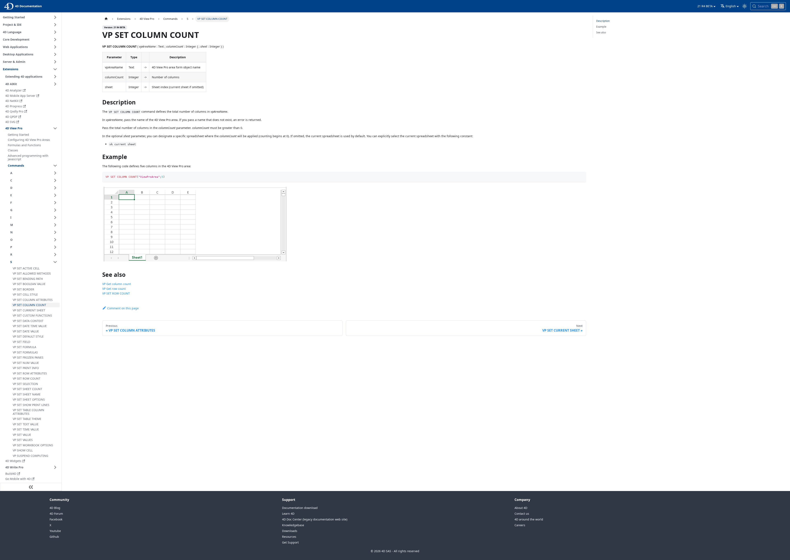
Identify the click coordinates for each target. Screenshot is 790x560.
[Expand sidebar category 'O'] (55, 239)
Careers (520, 525)
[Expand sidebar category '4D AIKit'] (55, 84)
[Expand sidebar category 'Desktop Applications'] (55, 54)
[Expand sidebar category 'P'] (55, 247)
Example (601, 26)
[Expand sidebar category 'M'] (55, 225)
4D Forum (56, 514)
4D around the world (529, 519)
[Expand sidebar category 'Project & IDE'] (55, 24)
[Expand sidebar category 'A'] (55, 173)
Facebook (56, 519)
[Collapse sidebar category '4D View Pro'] (55, 128)
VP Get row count (114, 289)
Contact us (522, 514)
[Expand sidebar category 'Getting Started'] (55, 17)
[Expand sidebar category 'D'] (55, 188)
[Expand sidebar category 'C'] (55, 180)
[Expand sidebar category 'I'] (55, 217)
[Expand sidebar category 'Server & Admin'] (55, 61)
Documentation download (300, 508)
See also (601, 32)
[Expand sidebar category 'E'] (55, 195)
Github (54, 537)
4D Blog (55, 508)
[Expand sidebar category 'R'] (55, 254)
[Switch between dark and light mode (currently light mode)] (744, 6)
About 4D (521, 508)
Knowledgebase (293, 525)
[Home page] (106, 19)
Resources (289, 537)
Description (603, 21)
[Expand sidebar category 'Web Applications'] (55, 47)
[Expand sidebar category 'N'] (55, 232)
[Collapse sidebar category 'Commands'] (55, 165)
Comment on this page (123, 308)
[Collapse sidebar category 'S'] (55, 262)
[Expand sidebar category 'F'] (55, 202)
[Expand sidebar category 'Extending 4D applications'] (55, 76)
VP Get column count (116, 284)
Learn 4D (288, 514)
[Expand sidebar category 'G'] (55, 210)
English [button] (731, 6)
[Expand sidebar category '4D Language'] (55, 32)
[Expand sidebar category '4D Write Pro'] (55, 467)
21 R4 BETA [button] (705, 6)
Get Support (290, 542)
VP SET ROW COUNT (116, 293)
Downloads (289, 531)
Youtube (55, 531)
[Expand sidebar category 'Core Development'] (55, 39)
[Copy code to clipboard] (581, 176)
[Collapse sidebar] (31, 487)
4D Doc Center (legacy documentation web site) (314, 519)
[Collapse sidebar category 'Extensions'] (55, 69)
